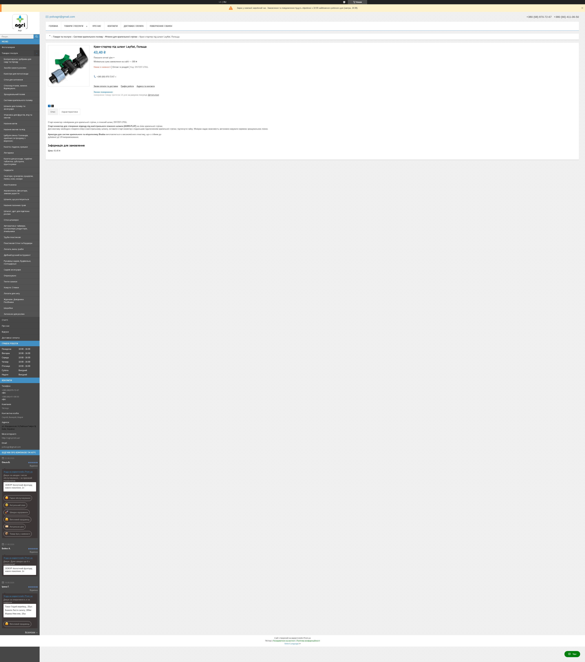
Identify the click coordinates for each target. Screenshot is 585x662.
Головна (53, 26)
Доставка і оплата (11, 337)
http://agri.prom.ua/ (11, 438)
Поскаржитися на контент (284, 641)
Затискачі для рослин (14, 314)
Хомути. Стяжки (11, 287)
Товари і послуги (10, 53)
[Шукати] (37, 36)
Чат (574, 654)
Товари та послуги (62, 36)
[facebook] (49, 106)
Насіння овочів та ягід (14, 129)
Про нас (5, 325)
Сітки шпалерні (11, 219)
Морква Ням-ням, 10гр (15, 614)
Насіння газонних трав (15, 205)
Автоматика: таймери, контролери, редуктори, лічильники (15, 228)
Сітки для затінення (13, 79)
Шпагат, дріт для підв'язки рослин (16, 212)
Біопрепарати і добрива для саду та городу (17, 60)
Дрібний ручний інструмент (17, 255)
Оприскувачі (10, 275)
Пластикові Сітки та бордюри (18, 243)
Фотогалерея (8, 47)
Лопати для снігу (12, 293)
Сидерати (8, 170)
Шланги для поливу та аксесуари (14, 107)
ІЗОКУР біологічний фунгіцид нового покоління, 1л (18, 486)
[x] (52, 106)
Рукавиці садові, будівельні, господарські (17, 262)
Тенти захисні (10, 281)
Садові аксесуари (12, 269)
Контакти (113, 26)
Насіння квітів (10, 123)
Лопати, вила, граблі (14, 249)
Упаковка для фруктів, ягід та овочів (18, 116)
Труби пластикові (12, 237)
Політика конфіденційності (308, 641)
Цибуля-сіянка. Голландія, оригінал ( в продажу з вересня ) (16, 138)
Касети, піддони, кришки (16, 146)
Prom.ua (307, 638)
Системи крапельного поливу (18, 100)
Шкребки (8, 308)
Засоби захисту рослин (15, 67)
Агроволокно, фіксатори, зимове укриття (16, 192)
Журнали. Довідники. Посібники (14, 300)
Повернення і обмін (161, 26)
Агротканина (10, 184)
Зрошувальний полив (14, 94)
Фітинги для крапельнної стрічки (121, 36)
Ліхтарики (9, 152)
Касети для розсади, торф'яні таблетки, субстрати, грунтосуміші (18, 161)
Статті (5, 320)
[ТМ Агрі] (19, 21)
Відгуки (5, 331)
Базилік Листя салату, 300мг (18, 610)
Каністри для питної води (16, 73)
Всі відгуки (30, 632)
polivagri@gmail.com (11, 446)
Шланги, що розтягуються (16, 199)
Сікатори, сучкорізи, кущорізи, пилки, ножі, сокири (18, 177)
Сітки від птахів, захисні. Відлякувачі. (15, 87)
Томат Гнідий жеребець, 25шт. (19, 607)
